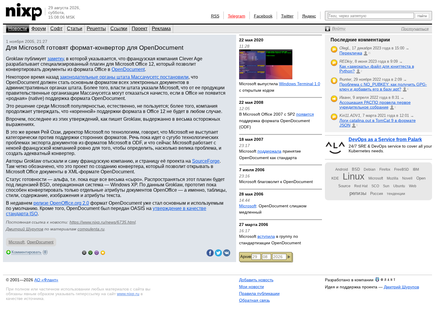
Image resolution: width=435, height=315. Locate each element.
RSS (215, 16)
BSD (356, 169)
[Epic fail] (84, 252)
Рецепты (96, 28)
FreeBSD (401, 169)
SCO (375, 186)
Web (412, 186)
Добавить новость (256, 279)
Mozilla (392, 178)
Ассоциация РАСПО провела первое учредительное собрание (375, 104)
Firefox (384, 169)
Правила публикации (259, 293)
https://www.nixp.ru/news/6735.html (103, 222)
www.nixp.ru (128, 293)
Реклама (161, 28)
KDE (335, 178)
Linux (354, 176)
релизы (357, 193)
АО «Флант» (46, 279)
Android (341, 169)
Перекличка (350, 53)
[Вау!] (103, 252)
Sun (386, 186)
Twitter (287, 16)
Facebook (263, 16)
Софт (56, 28)
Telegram (236, 16)
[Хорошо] (96, 252)
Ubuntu (399, 186)
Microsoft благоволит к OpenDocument (276, 181)
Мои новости (251, 286)
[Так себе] (90, 252)
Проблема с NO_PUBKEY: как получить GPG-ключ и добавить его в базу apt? (383, 86)
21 (369, 53)
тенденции (396, 194)
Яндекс (309, 16)
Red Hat (361, 186)
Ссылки (118, 28)
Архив (245, 256)
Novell (407, 178)
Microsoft (17, 242)
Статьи (74, 28)
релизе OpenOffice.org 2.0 (61, 203)
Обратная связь (254, 300)
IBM (416, 169)
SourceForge (206, 161)
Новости (17, 28)
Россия (376, 193)
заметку (55, 58)
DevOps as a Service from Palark (385, 139)
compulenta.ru (91, 229)
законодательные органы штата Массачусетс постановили (124, 77)
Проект (139, 28)
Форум (38, 28)
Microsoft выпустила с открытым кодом (279, 87)
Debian (370, 169)
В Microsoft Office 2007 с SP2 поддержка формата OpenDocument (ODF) (276, 120)
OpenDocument (128, 69)
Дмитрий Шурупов (24, 229)
